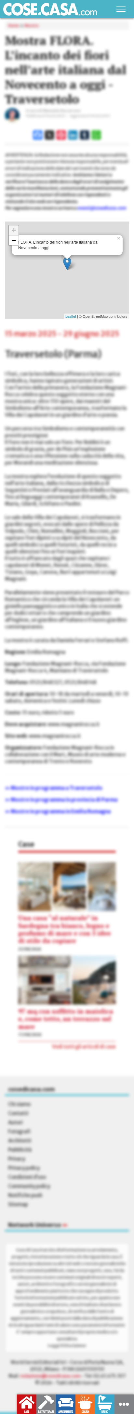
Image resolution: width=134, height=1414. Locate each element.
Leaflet (70, 316)
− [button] (14, 240)
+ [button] (14, 230)
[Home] (50, 9)
